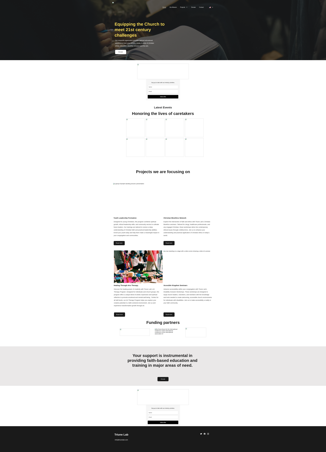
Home (164, 7)
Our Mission (173, 7)
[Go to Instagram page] (208, 434)
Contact (201, 7)
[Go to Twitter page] (201, 434)
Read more (119, 243)
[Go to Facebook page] (204, 434)
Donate (193, 7)
